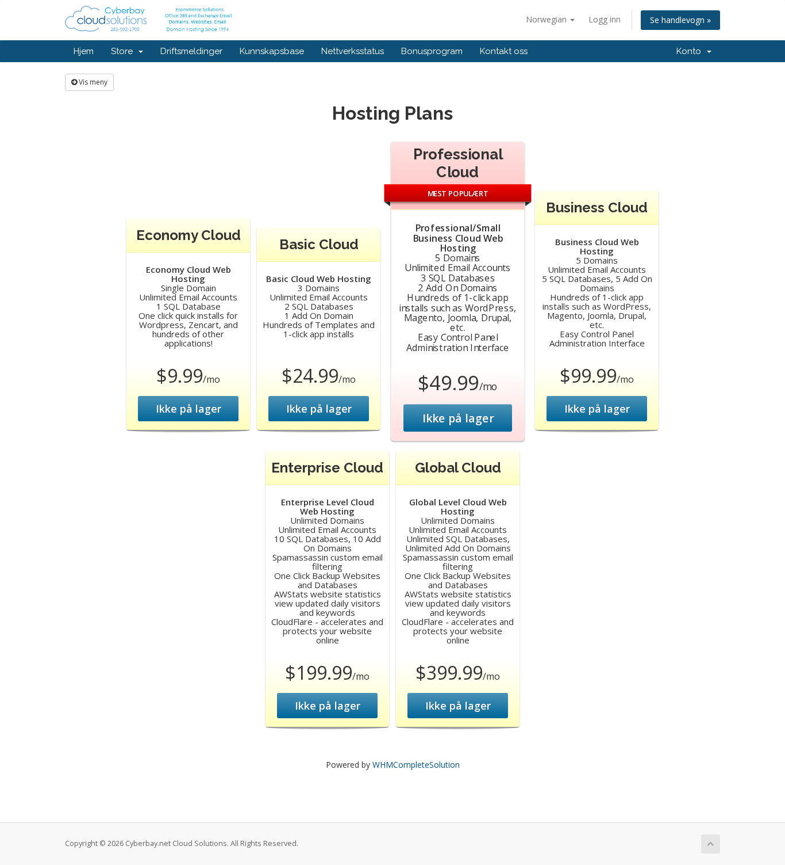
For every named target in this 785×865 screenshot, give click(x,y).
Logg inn (604, 19)
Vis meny (92, 82)
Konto (691, 51)
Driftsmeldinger (191, 51)
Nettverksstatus (352, 51)
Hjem (84, 51)
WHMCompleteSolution (416, 764)
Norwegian (547, 19)
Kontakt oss (504, 51)
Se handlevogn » (680, 19)
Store (124, 51)
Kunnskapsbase (272, 51)
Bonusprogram (432, 51)
